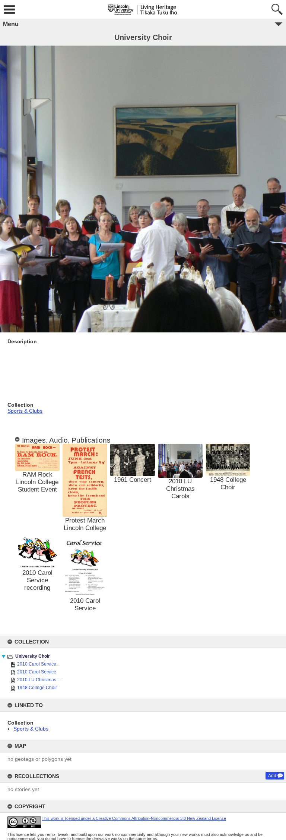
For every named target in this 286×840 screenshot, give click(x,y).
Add (272, 775)
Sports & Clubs (30, 729)
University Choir (32, 656)
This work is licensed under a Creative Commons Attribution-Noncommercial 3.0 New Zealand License (134, 818)
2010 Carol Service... (38, 664)
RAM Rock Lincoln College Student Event (37, 482)
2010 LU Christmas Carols (180, 489)
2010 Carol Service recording (37, 580)
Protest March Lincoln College (85, 524)
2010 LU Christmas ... (39, 679)
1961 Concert (132, 479)
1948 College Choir (37, 687)
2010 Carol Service (36, 672)
